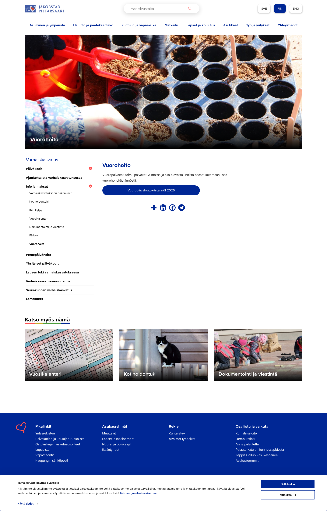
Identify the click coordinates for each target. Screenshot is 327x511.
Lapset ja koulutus (201, 25)
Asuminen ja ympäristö (47, 25)
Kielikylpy (35, 210)
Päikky (33, 235)
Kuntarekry (177, 433)
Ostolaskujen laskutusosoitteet (57, 444)
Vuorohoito (36, 244)
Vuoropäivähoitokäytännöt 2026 (151, 190)
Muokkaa (286, 494)
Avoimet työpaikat (182, 438)
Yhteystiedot (287, 25)
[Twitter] (181, 207)
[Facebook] (172, 207)
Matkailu (171, 25)
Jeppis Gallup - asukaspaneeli (257, 455)
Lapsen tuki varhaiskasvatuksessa (52, 272)
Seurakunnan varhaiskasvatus (49, 289)
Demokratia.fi (245, 438)
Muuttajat (109, 433)
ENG (296, 8)
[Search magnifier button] (190, 8)
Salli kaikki (288, 484)
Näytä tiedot (25, 503)
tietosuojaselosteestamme (138, 493)
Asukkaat (230, 25)
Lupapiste (42, 449)
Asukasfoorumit (247, 460)
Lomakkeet (34, 298)
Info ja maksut (37, 186)
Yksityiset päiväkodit (42, 263)
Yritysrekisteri (45, 433)
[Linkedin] (163, 207)
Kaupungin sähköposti (51, 460)
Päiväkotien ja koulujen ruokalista (59, 438)
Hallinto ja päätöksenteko (93, 25)
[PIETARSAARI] (44, 8)
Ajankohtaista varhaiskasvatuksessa (54, 177)
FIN (280, 8)
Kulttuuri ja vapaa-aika (138, 25)
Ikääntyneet (110, 449)
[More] (153, 207)
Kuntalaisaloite (246, 433)
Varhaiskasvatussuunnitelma (48, 281)
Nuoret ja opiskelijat (116, 444)
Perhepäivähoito (38, 254)
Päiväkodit (34, 168)
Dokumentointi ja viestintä (46, 227)
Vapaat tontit (44, 455)
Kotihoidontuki (39, 201)
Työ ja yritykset (257, 25)
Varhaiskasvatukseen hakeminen (50, 193)
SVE (264, 8)
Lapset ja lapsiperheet (118, 438)
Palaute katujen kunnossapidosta (260, 449)
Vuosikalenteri (38, 218)
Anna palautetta (247, 444)
